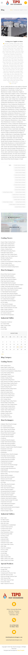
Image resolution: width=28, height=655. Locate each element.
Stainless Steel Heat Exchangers (9, 498)
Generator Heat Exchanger (7, 466)
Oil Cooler (3, 482)
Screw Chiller (4, 551)
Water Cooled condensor (7, 309)
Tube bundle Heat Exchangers (8, 503)
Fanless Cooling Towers (6, 249)
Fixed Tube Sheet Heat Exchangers (9, 293)
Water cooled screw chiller (7, 558)
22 (21, 347)
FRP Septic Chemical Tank (7, 580)
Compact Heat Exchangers (7, 436)
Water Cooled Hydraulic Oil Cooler (9, 307)
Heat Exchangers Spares (7, 510)
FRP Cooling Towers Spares (17, 59)
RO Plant (12, 72)
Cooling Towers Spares (10, 51)
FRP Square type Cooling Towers (9, 385)
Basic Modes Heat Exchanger (8, 429)
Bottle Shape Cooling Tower (7, 367)
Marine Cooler (4, 473)
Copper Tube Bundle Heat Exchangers (10, 286)
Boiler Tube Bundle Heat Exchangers (9, 290)
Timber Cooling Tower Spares (16, 78)
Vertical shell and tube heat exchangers (10, 507)
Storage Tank (4, 569)
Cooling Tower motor (11, 48)
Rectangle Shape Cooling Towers (9, 401)
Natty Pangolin (20, 650)
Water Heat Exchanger (6, 508)
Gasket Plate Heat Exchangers (8, 300)
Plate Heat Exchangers (6, 485)
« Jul (2, 354)
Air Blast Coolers (5, 519)
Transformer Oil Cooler (6, 501)
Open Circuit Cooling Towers (9, 69)
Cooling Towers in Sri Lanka (19, 199)
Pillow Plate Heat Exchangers (8, 484)
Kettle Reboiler (4, 470)
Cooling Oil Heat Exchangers (8, 440)
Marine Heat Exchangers (7, 475)
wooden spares (15, 81)
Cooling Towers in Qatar (20, 192)
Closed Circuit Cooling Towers (12, 45)
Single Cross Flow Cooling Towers (9, 254)
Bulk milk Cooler (5, 523)
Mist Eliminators (6, 66)
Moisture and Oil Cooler (6, 478)
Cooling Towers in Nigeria (20, 189)
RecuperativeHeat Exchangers (8, 491)
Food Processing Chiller (6, 533)
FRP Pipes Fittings (7, 60)
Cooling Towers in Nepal (20, 187)
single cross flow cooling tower (13, 74)
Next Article (13, 227)
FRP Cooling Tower (7, 59)
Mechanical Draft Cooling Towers (16, 65)
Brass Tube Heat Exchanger (7, 431)
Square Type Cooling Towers (13, 77)
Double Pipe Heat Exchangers (8, 443)
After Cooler (4, 517)
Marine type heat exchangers (8, 477)
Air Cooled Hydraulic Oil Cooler (8, 305)
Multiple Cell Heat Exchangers (8, 480)
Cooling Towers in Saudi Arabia (19, 194)
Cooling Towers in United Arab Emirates (17, 204)
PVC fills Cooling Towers (7, 397)
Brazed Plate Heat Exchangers (8, 274)
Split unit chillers (5, 555)
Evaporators (4, 452)
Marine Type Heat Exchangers (8, 277)
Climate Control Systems (7, 526)
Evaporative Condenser (6, 450)
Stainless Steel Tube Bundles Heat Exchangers (12, 284)
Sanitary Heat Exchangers (7, 494)
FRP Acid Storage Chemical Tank (9, 576)
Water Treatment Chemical (7, 583)
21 (17, 347)
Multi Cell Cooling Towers (7, 392)
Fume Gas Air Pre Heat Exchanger (9, 464)
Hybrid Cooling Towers (6, 386)
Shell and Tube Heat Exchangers (9, 279)
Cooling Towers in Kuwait (20, 182)
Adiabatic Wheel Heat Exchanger (9, 424)
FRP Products (15, 60)
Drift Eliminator (18, 52)
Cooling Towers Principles (8, 49)
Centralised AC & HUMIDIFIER (8, 525)
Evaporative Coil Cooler (6, 448)
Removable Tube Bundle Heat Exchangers (11, 295)
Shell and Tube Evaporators (7, 311)
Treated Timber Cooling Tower (9, 80)
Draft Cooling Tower (10, 52)
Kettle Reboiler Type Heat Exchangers (10, 471)
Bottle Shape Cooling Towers (8, 245)
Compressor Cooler (5, 530)
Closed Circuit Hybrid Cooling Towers (10, 266)
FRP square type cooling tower (12, 63)
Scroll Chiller (4, 329)
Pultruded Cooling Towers (7, 252)
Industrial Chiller (5, 539)
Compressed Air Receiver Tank (8, 572)
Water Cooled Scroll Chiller (7, 560)
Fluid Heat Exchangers (6, 463)
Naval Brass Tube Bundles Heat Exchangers (11, 288)
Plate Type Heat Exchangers (8, 281)
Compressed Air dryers (6, 528)
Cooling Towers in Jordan (20, 177)
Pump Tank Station (5, 581)
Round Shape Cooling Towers (8, 247)
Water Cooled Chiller (6, 325)
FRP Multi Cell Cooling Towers (8, 250)
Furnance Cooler (5, 535)
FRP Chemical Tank (5, 567)
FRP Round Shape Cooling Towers (9, 383)
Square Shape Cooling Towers (8, 242)
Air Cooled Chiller (5, 323)
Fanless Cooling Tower (8, 55)
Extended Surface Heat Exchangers (9, 454)
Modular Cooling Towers (15, 66)
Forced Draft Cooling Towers (7, 265)
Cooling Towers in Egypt (20, 172)
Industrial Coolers (5, 540)
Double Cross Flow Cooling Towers (9, 256)
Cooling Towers (19, 48)
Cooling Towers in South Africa (19, 197)
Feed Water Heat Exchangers (8, 455)
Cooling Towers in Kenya (20, 179)
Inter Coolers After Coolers (7, 544)
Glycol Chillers (4, 537)
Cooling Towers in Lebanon (19, 184)
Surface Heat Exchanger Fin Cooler (9, 500)
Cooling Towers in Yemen (20, 206)
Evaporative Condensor (6, 322)
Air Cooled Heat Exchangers (7, 298)
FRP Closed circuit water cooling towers (14, 57)
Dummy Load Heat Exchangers (8, 445)
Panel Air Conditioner (6, 548)
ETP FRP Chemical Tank (7, 574)
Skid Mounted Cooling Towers (8, 406)
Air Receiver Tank (5, 571)
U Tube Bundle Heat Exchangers (8, 291)
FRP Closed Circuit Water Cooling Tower (10, 381)
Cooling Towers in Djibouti (20, 170)
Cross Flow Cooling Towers (7, 372)
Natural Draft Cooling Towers (17, 68)
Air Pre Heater (4, 302)
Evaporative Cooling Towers (16, 54)
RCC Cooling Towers (10, 71)
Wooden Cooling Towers (6, 258)
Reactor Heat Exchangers (7, 489)
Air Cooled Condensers (6, 425)
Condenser (3, 438)
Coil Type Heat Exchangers (7, 275)
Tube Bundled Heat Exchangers (8, 282)
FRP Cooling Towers (6, 365)
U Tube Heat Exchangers (7, 304)
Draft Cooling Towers (6, 374)
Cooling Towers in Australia (19, 165)
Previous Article (15, 217)
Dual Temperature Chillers (7, 532)
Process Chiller (4, 549)
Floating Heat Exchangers (7, 461)
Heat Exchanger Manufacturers (8, 468)
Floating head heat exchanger (8, 459)
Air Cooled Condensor (6, 312)
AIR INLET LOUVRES (9, 43)
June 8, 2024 (13, 83)
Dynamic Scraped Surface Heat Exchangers (11, 447)
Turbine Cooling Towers (6, 263)
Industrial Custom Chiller (7, 542)
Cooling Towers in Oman (8, 192)
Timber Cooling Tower (6, 411)
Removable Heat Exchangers (8, 493)
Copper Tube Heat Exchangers (8, 441)
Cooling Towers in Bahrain (20, 167)
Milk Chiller (3, 327)
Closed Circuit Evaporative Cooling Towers (11, 261)
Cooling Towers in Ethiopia (19, 175)
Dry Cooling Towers (5, 259)
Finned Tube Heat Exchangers (8, 297)
